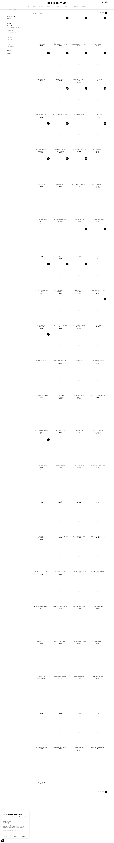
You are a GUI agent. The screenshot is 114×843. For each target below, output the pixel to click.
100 (100, 12)
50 (98, 791)
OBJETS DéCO (15, 9)
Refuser (6, 836)
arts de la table (31, 7)
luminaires (50, 7)
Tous (103, 12)
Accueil (9, 9)
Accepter (24, 836)
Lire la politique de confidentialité (9, 832)
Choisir (15, 836)
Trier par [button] (35, 13)
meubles (58, 7)
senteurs (75, 7)
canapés (41, 7)
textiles (84, 7)
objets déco (67, 7)
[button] (2, 840)
